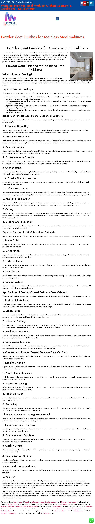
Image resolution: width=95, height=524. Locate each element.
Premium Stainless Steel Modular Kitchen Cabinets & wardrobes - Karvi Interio (36, 7)
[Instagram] (88, 3)
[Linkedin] (91, 3)
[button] (57, 18)
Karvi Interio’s (45, 513)
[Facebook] (82, 3)
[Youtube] (85, 3)
